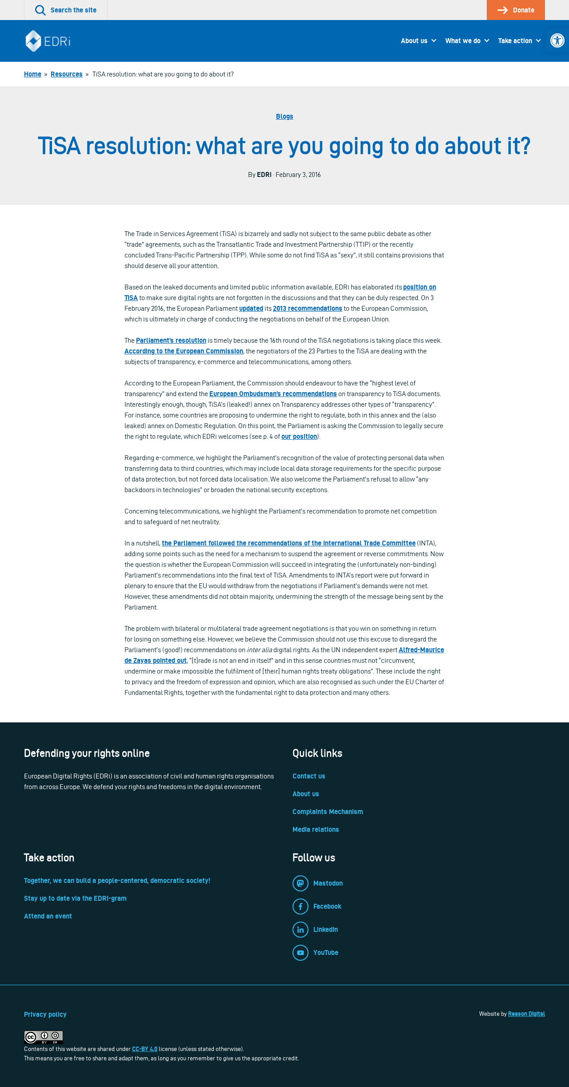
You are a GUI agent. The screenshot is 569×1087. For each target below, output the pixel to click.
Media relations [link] (316, 829)
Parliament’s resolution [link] (171, 340)
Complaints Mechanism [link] (328, 811)
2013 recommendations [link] (307, 308)
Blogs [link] (284, 116)
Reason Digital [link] (526, 1013)
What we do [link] (463, 40)
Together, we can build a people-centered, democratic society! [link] (117, 880)
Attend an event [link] (48, 916)
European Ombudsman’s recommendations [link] (273, 393)
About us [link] (414, 40)
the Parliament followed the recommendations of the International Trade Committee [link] (289, 543)
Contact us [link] (309, 776)
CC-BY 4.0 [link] (144, 1048)
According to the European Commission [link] (183, 351)
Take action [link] (515, 40)
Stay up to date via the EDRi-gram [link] (75, 898)
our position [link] (299, 436)
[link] (557, 40)
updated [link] (251, 308)
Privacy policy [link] (45, 1014)
